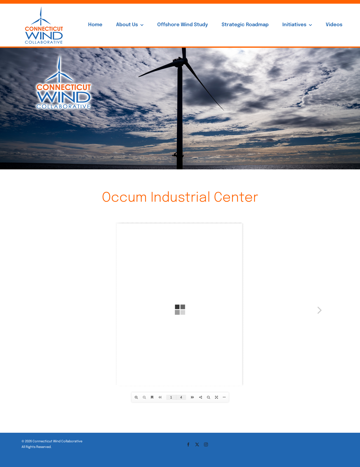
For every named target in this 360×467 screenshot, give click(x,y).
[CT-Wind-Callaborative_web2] (44, 5)
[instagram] (206, 444)
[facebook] (188, 444)
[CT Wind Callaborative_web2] (63, 53)
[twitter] (197, 444)
